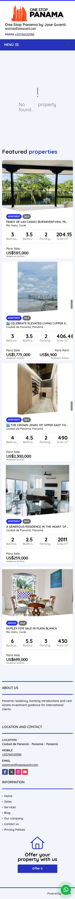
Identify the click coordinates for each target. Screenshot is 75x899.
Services (10, 807)
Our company (13, 818)
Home (8, 796)
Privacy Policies (14, 830)
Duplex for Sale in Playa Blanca (31, 628)
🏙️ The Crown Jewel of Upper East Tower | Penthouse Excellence (37, 425)
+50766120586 (24, 34)
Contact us (11, 824)
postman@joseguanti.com (20, 28)
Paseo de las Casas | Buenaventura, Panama (37, 221)
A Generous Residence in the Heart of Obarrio (37, 526)
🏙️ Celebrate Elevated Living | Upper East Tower (37, 323)
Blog (7, 813)
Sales (8, 801)
